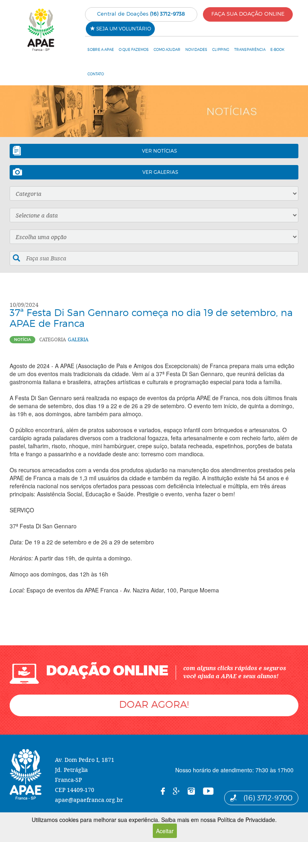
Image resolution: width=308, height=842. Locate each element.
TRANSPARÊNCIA (249, 49)
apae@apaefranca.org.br (89, 800)
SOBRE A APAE (100, 49)
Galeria (78, 339)
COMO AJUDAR (167, 49)
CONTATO (95, 74)
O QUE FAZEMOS (134, 49)
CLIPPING (220, 49)
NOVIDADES (196, 49)
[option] (154, 111)
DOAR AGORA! (154, 704)
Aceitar (165, 831)
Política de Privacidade (246, 820)
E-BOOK (277, 49)
